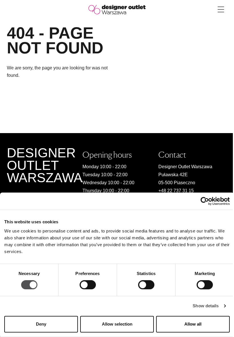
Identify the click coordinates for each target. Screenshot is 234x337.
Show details (206, 306)
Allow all (192, 324)
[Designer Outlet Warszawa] (117, 9)
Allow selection (117, 324)
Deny (41, 324)
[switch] (88, 285)
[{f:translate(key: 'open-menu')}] (221, 9)
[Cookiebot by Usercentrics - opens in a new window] (205, 201)
